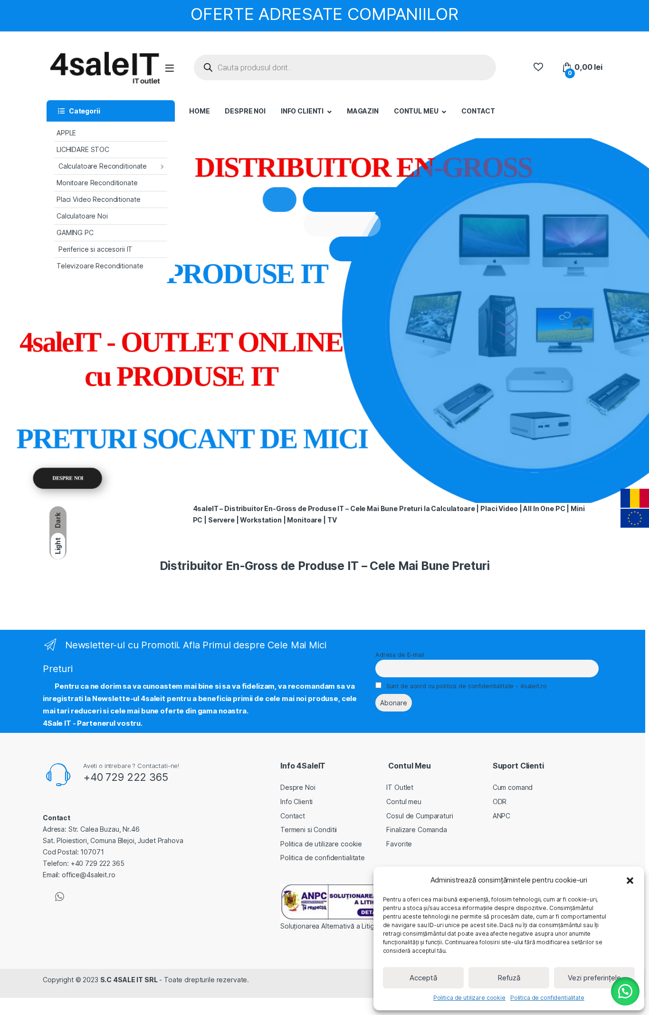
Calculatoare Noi (82, 216)
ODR (500, 801)
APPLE (66, 133)
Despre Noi (297, 787)
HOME (199, 111)
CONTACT (478, 111)
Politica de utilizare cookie (469, 997)
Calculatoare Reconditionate (102, 166)
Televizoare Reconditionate (100, 266)
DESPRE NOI (245, 111)
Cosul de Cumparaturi (419, 816)
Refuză (508, 977)
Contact (292, 816)
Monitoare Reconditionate (97, 183)
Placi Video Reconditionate (98, 199)
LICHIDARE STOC (83, 149)
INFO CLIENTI (302, 111)
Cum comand (513, 787)
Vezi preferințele (594, 977)
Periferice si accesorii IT (95, 249)
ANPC (501, 816)
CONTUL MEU (416, 111)
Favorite (399, 844)
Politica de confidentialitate (547, 997)
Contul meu (403, 801)
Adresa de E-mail (399, 654)
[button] (630, 880)
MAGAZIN (363, 111)
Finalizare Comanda (416, 829)
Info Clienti (296, 801)
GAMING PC (75, 232)
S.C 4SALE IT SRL (129, 980)
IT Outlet (399, 787)
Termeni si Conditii (308, 829)
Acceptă (423, 977)
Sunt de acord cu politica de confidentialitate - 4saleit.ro (466, 686)
